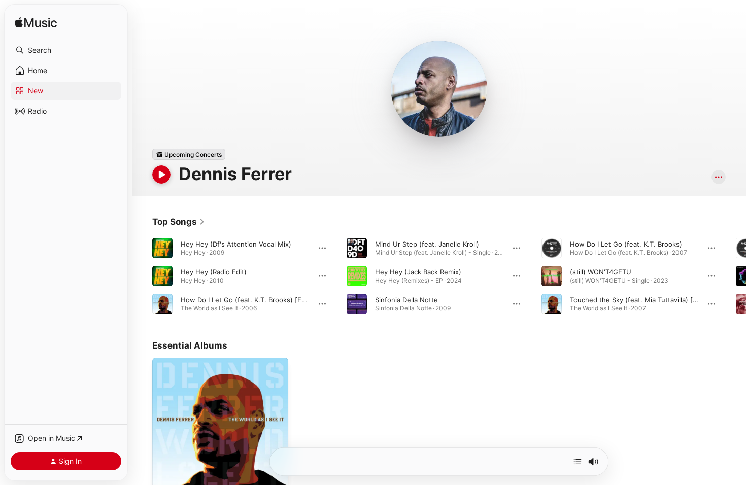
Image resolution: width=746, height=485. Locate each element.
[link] (178, 221)
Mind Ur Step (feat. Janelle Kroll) (427, 244)
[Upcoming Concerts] (188, 154)
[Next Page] (736, 276)
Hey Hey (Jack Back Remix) (418, 272)
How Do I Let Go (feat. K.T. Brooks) (626, 244)
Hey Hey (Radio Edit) (214, 272)
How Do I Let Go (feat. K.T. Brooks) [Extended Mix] (262, 300)
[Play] (161, 174)
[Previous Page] (142, 276)
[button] (66, 50)
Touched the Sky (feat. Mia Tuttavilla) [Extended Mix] (654, 300)
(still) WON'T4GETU (600, 272)
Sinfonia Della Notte (406, 300)
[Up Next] (577, 462)
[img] (36, 23)
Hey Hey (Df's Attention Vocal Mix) (236, 244)
